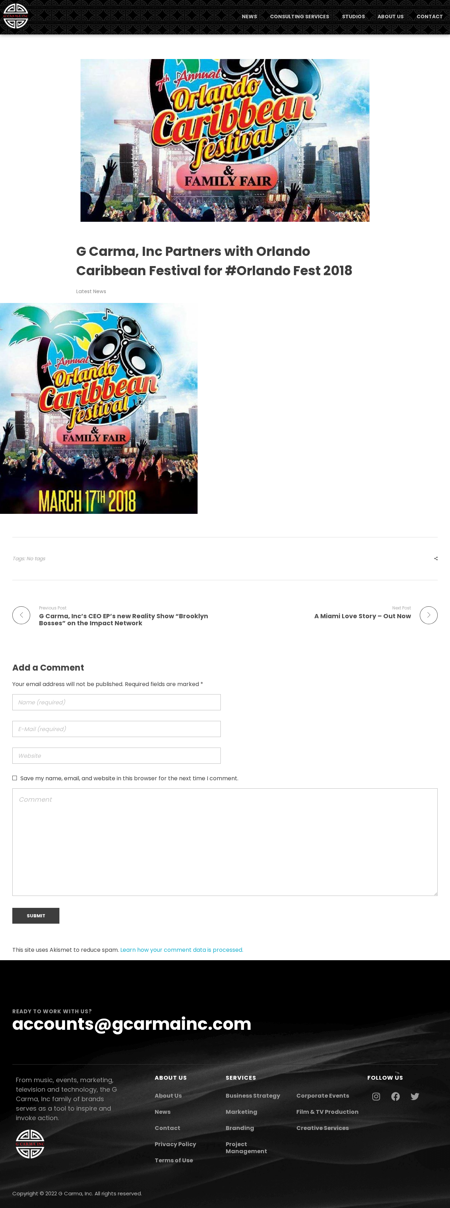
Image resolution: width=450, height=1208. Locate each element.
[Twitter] (415, 1096)
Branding (240, 1128)
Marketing (241, 1112)
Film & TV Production (327, 1112)
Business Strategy (253, 1096)
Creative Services (322, 1128)
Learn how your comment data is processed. (181, 950)
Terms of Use (174, 1160)
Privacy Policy (175, 1144)
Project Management (246, 1147)
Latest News (91, 291)
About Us (168, 1096)
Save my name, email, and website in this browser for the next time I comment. (129, 778)
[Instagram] (376, 1096)
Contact (167, 1128)
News (163, 1112)
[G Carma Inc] (16, 16)
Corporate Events (322, 1096)
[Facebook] (395, 1096)
